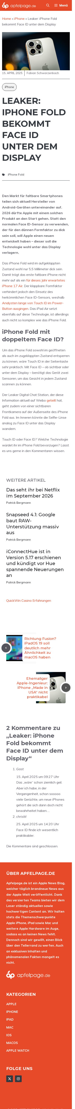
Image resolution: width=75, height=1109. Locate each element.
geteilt (51, 400)
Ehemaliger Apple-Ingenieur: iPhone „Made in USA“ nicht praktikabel (32, 687)
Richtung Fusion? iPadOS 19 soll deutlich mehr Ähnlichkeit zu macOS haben (40, 648)
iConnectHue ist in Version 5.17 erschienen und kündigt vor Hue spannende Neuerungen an (35, 563)
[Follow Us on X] (9, 1078)
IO (8, 1035)
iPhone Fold (16, 174)
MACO (11, 1043)
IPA (8, 1019)
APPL (10, 1004)
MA (8, 1027)
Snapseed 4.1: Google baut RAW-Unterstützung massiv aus (32, 523)
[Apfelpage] (19, 5)
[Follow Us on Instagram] (18, 1078)
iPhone (9, 87)
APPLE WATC (16, 1050)
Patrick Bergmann (18, 503)
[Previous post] (6, 648)
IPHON (11, 1012)
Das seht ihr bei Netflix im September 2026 (33, 493)
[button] (48, 5)
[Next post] (66, 688)
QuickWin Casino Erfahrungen (28, 600)
